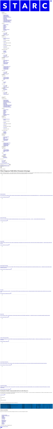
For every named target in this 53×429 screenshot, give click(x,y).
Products (3, 35)
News (4, 79)
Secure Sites (4, 17)
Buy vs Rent (3, 419)
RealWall (4, 119)
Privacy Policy (2, 426)
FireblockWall (5, 127)
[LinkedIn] (0, 427)
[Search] (10, 164)
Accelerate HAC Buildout (6, 21)
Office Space (5, 115)
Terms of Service (6, 426)
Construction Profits (5, 145)
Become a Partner (4, 420)
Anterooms (4, 51)
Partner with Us (5, 89)
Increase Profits (5, 19)
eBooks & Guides (5, 139)
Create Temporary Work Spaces (7, 20)
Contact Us (4, 86)
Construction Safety (5, 143)
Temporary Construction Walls (5, 415)
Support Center (5, 137)
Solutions (3, 12)
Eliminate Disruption (5, 15)
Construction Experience (6, 67)
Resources (3, 57)
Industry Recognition (6, 78)
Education (4, 28)
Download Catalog (2, 163)
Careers (4, 82)
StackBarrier (4, 44)
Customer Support (5, 87)
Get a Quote (4, 85)
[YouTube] (1, 427)
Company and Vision (6, 77)
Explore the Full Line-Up (6, 38)
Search (1, 166)
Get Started (3, 156)
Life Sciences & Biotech (6, 29)
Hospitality (4, 27)
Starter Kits (4, 50)
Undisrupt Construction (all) (6, 66)
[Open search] (1, 167)
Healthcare (4, 25)
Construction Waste (5, 68)
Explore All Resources (6, 60)
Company (3, 74)
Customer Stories (5, 63)
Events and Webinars (6, 62)
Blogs (4, 61)
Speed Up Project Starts (6, 16)
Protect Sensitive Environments (7, 102)
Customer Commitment (6, 150)
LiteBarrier (4, 41)
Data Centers (5, 26)
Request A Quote (7, 163)
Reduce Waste (5, 18)
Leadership (4, 154)
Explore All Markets (5, 24)
